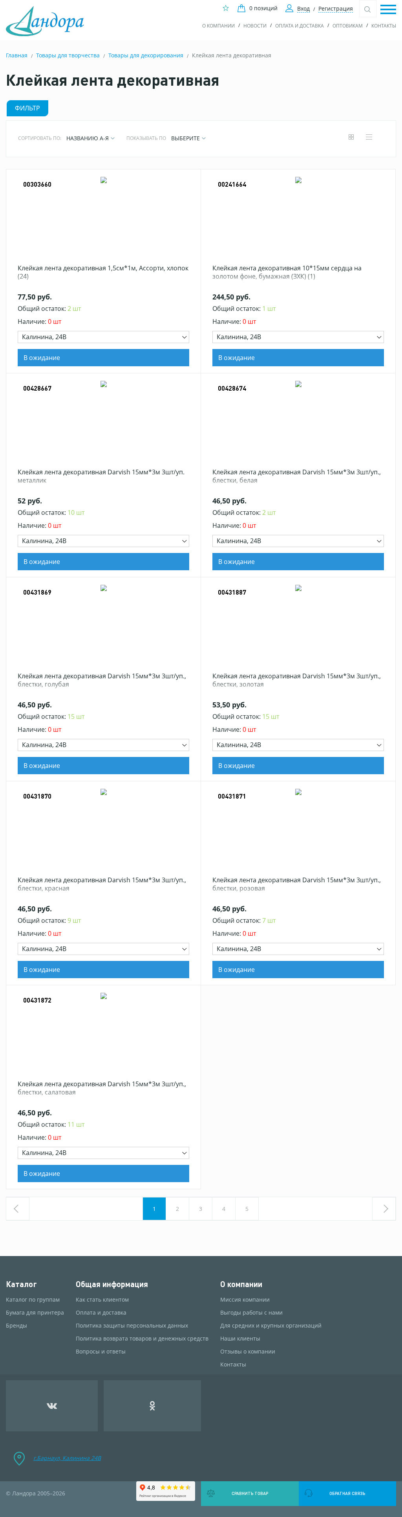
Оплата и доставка (299, 25)
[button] (388, 10)
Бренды (16, 1325)
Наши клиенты (240, 1338)
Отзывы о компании (247, 1351)
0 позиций (263, 8)
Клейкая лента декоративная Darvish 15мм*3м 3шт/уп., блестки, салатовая (102, 1088)
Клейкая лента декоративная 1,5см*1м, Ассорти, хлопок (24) (103, 272)
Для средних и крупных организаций (271, 1325)
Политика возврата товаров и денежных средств (142, 1338)
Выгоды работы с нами (251, 1312)
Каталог (21, 1284)
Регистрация (335, 8)
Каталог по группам (33, 1300)
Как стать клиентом (102, 1300)
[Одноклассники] (152, 1405)
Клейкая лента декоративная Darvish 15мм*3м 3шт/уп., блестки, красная (102, 884)
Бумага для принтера (35, 1312)
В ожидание (42, 357)
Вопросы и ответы (101, 1351)
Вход (303, 8)
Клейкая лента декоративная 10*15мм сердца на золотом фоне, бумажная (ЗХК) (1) (287, 272)
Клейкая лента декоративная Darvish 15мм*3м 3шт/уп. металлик (101, 476)
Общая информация (112, 1284)
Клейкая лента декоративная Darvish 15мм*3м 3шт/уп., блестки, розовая (296, 884)
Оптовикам (348, 25)
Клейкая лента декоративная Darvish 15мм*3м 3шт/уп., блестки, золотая (296, 680)
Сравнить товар (250, 1493)
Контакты (383, 25)
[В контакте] (52, 1405)
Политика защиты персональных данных (132, 1325)
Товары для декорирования (145, 55)
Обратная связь (347, 1493)
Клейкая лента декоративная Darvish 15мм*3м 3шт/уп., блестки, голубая (102, 680)
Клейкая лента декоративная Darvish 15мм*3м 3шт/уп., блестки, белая (296, 476)
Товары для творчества (68, 55)
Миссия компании (245, 1300)
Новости (255, 25)
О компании (218, 25)
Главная (16, 55)
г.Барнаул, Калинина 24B (67, 1458)
